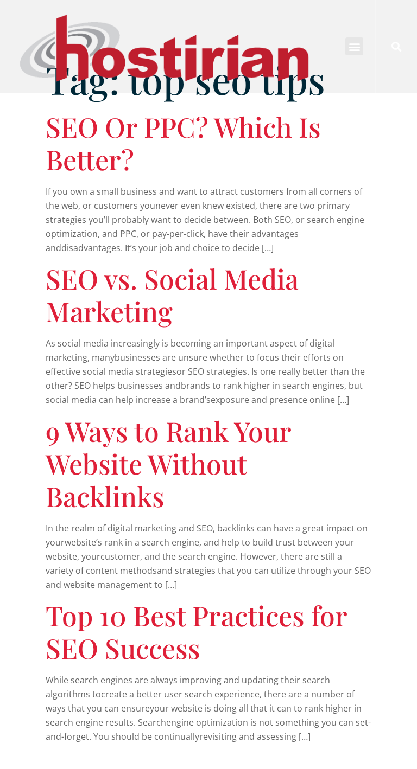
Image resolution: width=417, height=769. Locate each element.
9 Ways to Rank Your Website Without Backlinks (168, 463)
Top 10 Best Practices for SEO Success (196, 631)
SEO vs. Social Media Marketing (172, 294)
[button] (354, 46)
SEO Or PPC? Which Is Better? (183, 142)
